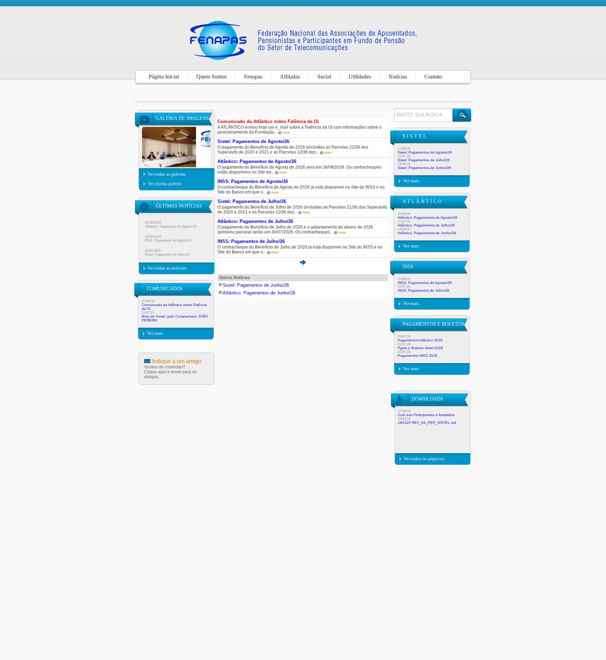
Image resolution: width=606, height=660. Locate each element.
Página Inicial (164, 77)
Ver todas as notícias (167, 268)
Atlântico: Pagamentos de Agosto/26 (427, 217)
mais (286, 132)
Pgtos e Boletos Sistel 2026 (420, 348)
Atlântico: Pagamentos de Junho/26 (427, 233)
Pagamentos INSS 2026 (417, 356)
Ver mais (155, 333)
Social (324, 77)
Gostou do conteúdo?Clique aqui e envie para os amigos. (170, 372)
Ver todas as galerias (167, 174)
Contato (433, 77)
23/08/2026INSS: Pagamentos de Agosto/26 (168, 234)
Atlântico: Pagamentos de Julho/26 (426, 225)
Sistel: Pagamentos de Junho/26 (424, 168)
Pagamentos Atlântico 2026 (420, 340)
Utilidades (360, 77)
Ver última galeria (164, 183)
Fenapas (253, 77)
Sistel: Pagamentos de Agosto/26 (425, 152)
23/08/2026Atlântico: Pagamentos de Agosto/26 (170, 220)
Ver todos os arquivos (424, 458)
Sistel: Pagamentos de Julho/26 (424, 160)
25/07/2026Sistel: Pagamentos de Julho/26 (167, 248)
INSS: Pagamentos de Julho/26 (423, 290)
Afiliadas (290, 77)
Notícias (398, 77)
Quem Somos (211, 77)
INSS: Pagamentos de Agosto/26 (425, 283)
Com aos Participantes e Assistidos (426, 415)
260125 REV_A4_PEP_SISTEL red (427, 422)
